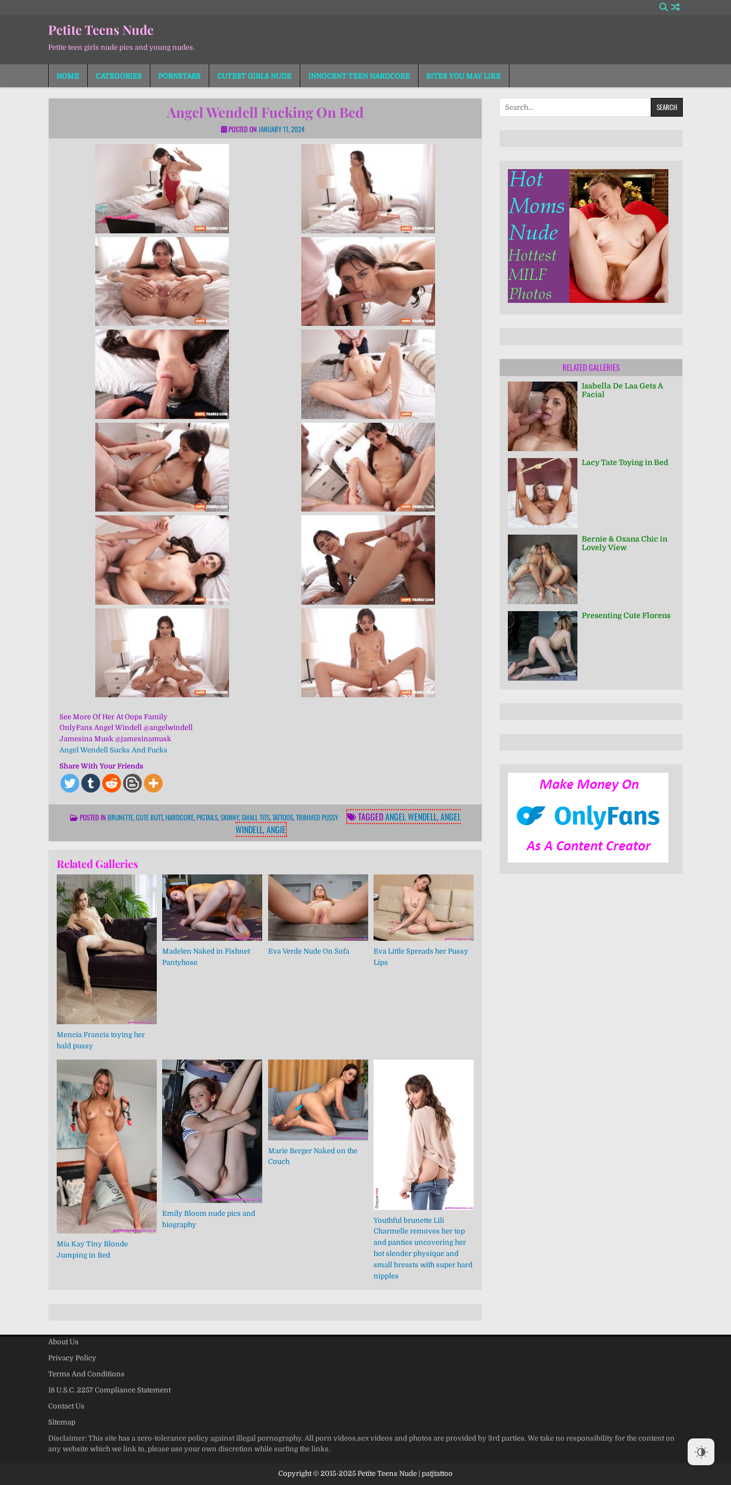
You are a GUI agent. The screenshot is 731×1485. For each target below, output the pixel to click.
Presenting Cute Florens (626, 615)
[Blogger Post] (132, 783)
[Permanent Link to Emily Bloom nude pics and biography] (212, 1131)
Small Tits (255, 817)
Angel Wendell (411, 816)
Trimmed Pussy (317, 817)
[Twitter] (69, 783)
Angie (276, 829)
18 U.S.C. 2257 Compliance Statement (109, 1390)
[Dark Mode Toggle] (701, 1452)
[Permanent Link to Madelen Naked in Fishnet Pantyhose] (212, 907)
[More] (153, 783)
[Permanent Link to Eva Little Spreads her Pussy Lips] (424, 907)
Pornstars (179, 76)
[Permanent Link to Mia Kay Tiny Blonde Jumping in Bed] (107, 1146)
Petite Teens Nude (101, 29)
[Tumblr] (90, 783)
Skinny (229, 817)
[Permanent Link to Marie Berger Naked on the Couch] (318, 1100)
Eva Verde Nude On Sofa (308, 951)
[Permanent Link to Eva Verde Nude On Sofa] (318, 907)
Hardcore (179, 817)
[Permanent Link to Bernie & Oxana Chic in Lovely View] (542, 569)
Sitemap (61, 1422)
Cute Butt (149, 817)
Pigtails (207, 817)
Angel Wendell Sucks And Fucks (113, 750)
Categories (119, 76)
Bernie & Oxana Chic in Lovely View (624, 543)
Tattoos (282, 817)
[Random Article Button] (675, 7)
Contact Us (66, 1406)
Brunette (120, 817)
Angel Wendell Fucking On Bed (265, 112)
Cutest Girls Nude (254, 76)
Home (68, 76)
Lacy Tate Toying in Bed (625, 462)
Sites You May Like (464, 76)
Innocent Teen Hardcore (359, 76)
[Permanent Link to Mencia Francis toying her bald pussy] (107, 949)
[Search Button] (663, 7)
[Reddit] (111, 783)
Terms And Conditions (86, 1374)
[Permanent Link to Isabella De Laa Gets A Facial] (542, 416)
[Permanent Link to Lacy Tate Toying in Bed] (542, 493)
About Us (63, 1342)
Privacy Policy (72, 1358)
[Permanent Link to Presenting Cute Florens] (542, 646)
